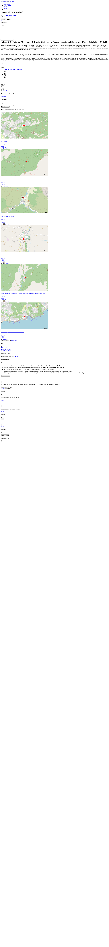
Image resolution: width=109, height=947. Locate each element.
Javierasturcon (8, 224)
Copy (17, 356)
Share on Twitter (6, 348)
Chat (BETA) (7, 4)
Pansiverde (7, 263)
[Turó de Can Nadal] (24, 138)
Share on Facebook (6, 349)
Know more (3, 96)
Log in (5, 6)
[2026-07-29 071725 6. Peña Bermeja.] (24, 213)
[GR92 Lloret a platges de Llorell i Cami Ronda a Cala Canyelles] (24, 328)
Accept (7, 435)
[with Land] (4, 90)
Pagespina (6, 186)
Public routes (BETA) (9, 5)
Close (2, 419)
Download (8, 375)
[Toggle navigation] (4, 1)
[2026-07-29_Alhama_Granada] (24, 251)
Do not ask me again (7, 387)
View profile (19, 69)
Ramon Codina (8, 301)
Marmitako (6, 148)
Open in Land (7, 388)
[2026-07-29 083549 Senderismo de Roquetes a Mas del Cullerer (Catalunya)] (24, 175)
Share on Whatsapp (6, 350)
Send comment (5, 106)
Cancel (2, 375)
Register (5, 8)
